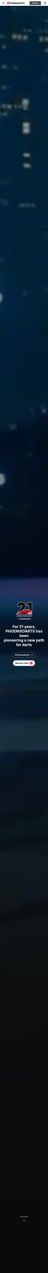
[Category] (3, 3)
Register (35, 3)
